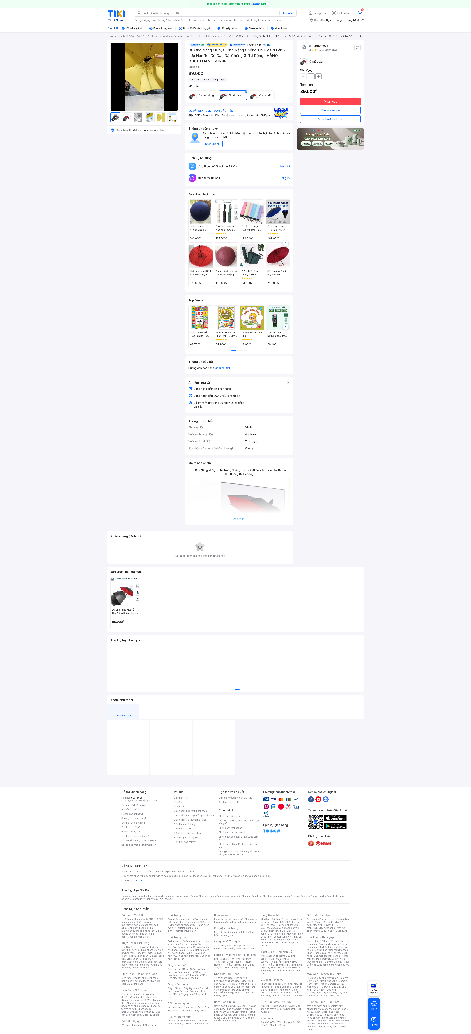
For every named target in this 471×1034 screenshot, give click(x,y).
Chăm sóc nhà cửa (141, 967)
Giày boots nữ (180, 975)
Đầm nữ (180, 919)
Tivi (315, 927)
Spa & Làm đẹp (283, 986)
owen (178, 896)
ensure (186, 896)
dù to (242, 20)
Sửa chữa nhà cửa (229, 981)
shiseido (126, 899)
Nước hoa (133, 1011)
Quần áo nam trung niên (187, 955)
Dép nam (184, 991)
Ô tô (278, 1008)
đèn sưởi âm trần (322, 1026)
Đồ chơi (154, 919)
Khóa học (288, 983)
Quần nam (188, 941)
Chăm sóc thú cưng (224, 1006)
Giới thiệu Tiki (181, 797)
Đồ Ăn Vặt (226, 1014)
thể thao (212, 20)
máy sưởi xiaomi (330, 1017)
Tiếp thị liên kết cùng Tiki (187, 833)
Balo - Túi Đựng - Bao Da (326, 986)
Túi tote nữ (187, 1010)
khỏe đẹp (179, 20)
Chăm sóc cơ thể (137, 1000)
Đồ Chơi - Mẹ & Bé (132, 915)
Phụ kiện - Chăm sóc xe (273, 1006)
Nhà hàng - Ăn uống (278, 989)
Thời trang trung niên (185, 930)
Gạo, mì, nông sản (138, 955)
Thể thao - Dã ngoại (275, 925)
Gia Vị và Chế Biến (229, 1011)
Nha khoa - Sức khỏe (280, 992)
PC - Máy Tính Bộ (228, 967)
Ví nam (171, 1020)
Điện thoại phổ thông (138, 981)
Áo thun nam (174, 941)
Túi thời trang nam (179, 1016)
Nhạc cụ (239, 992)
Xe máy (270, 1008)
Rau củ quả (133, 950)
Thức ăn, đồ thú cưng (138, 964)
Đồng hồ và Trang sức (228, 941)
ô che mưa (274, 20)
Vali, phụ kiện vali (247, 922)
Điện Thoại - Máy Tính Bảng (139, 973)
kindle (267, 896)
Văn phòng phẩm (287, 1022)
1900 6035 (136, 880)
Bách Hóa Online (225, 1001)
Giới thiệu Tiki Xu (183, 828)
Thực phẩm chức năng (139, 997)
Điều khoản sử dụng (184, 824)
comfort (332, 896)
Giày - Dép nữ (177, 965)
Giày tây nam (191, 988)
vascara (125, 896)
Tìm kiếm (288, 13)
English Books (278, 1025)
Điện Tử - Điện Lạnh (319, 915)
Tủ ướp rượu (340, 930)
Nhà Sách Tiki (270, 1018)
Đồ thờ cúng (226, 992)
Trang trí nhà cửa (223, 978)
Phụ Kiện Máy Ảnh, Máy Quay (322, 978)
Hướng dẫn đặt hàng (132, 814)
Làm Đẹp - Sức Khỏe (134, 990)
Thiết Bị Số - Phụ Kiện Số (276, 951)
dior (134, 896)
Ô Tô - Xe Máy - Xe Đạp (276, 1001)
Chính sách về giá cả (229, 816)
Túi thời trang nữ (178, 1003)
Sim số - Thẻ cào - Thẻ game (287, 995)
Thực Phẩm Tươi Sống (135, 943)
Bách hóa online (276, 933)
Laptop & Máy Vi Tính (285, 936)
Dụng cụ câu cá (322, 953)
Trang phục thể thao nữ (319, 941)
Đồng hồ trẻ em (248, 948)
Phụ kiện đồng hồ (230, 948)
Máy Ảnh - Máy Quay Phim (324, 973)
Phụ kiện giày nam (184, 994)
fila (161, 899)
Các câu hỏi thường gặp (133, 805)
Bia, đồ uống (133, 958)
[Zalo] (326, 799)
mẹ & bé (167, 20)
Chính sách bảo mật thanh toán (190, 811)
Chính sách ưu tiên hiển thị (232, 832)
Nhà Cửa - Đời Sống (226, 973)
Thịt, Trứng (138, 947)
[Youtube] (318, 799)
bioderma (205, 896)
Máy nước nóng (327, 927)
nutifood (257, 896)
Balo (216, 919)
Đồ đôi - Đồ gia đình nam (192, 950)
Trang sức (219, 945)
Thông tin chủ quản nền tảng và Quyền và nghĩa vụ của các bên (239, 853)
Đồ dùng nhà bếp (130, 1025)
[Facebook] (311, 799)
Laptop (244, 967)
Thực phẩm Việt (149, 950)
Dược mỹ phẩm (151, 1014)
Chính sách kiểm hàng (133, 822)
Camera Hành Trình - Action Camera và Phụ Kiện (327, 984)
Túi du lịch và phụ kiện (232, 919)
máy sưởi (311, 1006)
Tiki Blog (178, 802)
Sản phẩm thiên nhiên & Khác (140, 1004)
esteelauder (144, 896)
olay (314, 896)
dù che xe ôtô (228, 20)
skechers (230, 896)
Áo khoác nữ (192, 922)
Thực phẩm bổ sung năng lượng (328, 963)
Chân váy (190, 925)
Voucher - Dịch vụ (272, 979)
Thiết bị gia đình (149, 1025)
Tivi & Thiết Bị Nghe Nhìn (279, 941)
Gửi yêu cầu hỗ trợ (130, 809)
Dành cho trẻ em (137, 961)
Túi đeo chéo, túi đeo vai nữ (182, 1007)
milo (220, 896)
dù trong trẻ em (256, 20)
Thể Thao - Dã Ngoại (320, 937)
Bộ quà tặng (229, 1020)
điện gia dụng (142, 20)
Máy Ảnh (334, 995)
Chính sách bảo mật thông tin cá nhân (194, 815)
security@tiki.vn (147, 844)
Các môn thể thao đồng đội (328, 955)
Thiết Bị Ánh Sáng (327, 981)
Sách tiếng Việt (268, 1022)
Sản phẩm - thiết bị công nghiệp (282, 938)
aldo (239, 896)
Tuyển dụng (180, 806)
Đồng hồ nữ (233, 945)
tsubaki (169, 899)
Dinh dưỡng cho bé (138, 927)
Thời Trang (289, 919)
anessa (296, 896)
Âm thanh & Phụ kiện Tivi (320, 919)
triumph (247, 896)
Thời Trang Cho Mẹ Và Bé (134, 919)
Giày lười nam (175, 988)
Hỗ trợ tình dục (148, 1011)
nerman (277, 896)
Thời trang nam (177, 937)
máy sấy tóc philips (329, 1008)
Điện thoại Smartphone (133, 978)
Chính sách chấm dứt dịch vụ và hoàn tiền (238, 845)
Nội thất (230, 983)
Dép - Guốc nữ (191, 969)
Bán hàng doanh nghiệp (186, 837)
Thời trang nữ (176, 915)
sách (202, 20)
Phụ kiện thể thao (328, 947)
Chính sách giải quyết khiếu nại (190, 819)
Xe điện (292, 1006)
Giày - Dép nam (178, 984)
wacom (287, 896)
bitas (341, 896)
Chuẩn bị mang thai (138, 936)
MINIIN (266, 44)
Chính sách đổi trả (130, 827)
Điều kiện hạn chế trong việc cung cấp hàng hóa (239, 822)
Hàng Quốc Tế (270, 915)
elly (214, 896)
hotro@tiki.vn (149, 840)
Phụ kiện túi (201, 1010)
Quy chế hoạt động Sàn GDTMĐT (236, 797)
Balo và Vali (221, 915)
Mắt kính (243, 932)
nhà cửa (192, 20)
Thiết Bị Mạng (232, 964)
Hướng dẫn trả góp (131, 831)
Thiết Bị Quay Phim (326, 992)
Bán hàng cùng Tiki (229, 802)
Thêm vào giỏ (330, 110)
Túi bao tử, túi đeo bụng (196, 1023)
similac (322, 896)
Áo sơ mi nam (188, 944)
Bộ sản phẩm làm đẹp (140, 1013)
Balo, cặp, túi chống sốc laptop (235, 920)
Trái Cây (125, 947)
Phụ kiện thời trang (226, 928)
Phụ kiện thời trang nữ (225, 932)
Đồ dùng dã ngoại (328, 944)
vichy (155, 899)
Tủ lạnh (317, 922)
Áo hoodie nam (182, 947)
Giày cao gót (174, 969)
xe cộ (156, 20)
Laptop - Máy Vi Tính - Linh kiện (235, 954)
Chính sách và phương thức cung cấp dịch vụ (238, 838)
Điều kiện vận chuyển (185, 841)
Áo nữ (171, 919)
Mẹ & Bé (280, 930)
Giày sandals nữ (186, 972)
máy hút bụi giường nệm (326, 1019)
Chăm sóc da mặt (130, 994)
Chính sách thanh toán (230, 828)
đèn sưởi (322, 1006)
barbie (169, 896)
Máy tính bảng (136, 983)
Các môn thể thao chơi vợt (327, 957)
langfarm (137, 899)
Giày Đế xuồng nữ (188, 978)
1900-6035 (136, 797)
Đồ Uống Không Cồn (233, 1017)
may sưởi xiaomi (323, 1014)
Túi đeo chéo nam (186, 1020)
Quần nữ (190, 919)
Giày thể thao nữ (333, 961)
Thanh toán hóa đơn (271, 983)
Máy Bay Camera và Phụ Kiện (327, 994)
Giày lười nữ (195, 975)
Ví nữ (201, 1007)
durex (195, 896)
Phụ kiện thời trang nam (234, 934)
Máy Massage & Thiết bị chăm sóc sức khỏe (142, 1001)
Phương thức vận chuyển (134, 818)
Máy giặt (317, 925)
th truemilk (158, 896)
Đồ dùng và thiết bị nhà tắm (235, 986)
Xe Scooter (289, 1008)
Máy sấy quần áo (323, 930)
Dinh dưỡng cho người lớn (140, 930)
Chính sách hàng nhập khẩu (136, 836)
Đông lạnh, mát (144, 953)
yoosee (306, 896)
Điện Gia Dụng (130, 1021)
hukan (147, 899)
